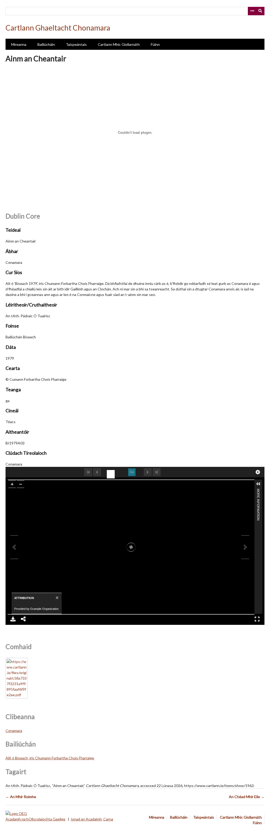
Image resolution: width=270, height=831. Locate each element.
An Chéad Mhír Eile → (246, 796)
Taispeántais (76, 44)
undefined (257, 472)
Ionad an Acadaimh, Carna (92, 819)
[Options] (252, 11)
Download (13, 619)
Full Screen (257, 619)
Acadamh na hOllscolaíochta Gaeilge (35, 819)
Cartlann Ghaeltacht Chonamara (58, 27)
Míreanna (18, 44)
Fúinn (155, 44)
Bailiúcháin (46, 44)
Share (23, 619)
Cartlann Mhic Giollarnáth (119, 44)
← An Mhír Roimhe (21, 796)
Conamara (14, 730)
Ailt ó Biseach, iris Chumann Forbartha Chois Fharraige (50, 758)
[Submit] (260, 11)
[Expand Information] (258, 484)
